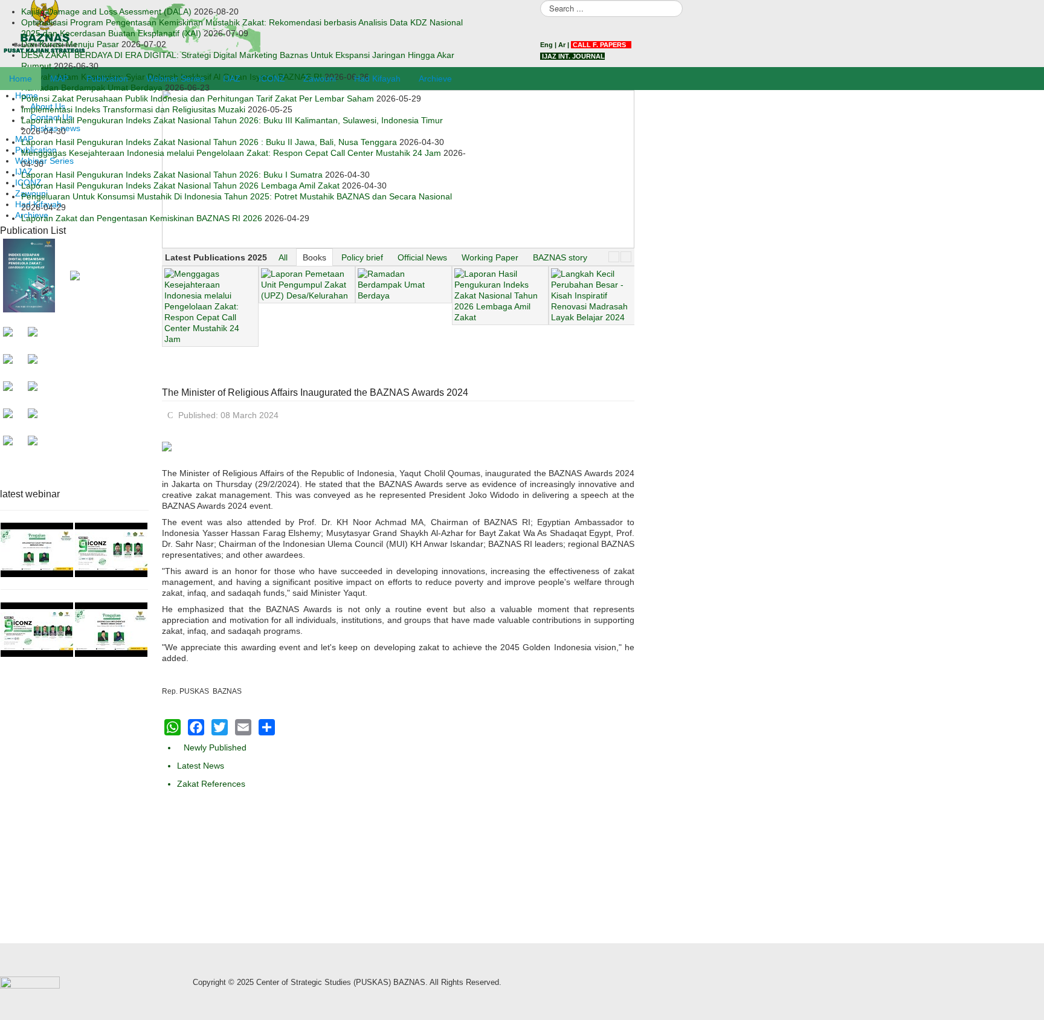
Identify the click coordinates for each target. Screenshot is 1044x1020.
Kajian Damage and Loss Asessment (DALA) (106, 11)
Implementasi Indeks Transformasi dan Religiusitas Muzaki (133, 109)
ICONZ (272, 78)
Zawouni (319, 78)
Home (20, 78)
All (283, 257)
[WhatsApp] (172, 727)
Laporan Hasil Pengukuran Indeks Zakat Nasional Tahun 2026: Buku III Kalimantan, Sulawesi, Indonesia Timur (232, 120)
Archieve (435, 78)
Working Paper (490, 257)
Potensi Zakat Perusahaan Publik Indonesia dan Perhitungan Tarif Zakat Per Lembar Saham (197, 98)
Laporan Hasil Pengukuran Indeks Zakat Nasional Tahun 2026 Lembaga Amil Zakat (180, 185)
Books (314, 257)
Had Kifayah (377, 78)
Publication (107, 78)
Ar (562, 44)
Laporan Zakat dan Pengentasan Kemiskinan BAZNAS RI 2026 (141, 218)
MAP (59, 78)
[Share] (266, 727)
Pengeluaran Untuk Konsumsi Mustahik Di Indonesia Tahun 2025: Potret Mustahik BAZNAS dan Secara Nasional (236, 196)
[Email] (243, 727)
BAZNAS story (560, 257)
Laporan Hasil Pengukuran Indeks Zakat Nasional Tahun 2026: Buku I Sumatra (172, 174)
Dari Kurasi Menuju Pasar (70, 44)
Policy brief (362, 257)
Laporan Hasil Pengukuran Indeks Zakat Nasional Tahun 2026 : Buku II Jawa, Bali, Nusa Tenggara (209, 142)
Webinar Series (175, 78)
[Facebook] (196, 727)
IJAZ (231, 78)
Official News (422, 257)
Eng (546, 44)
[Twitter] (219, 727)
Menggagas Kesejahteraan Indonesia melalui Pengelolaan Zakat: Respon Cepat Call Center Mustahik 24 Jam (231, 153)
